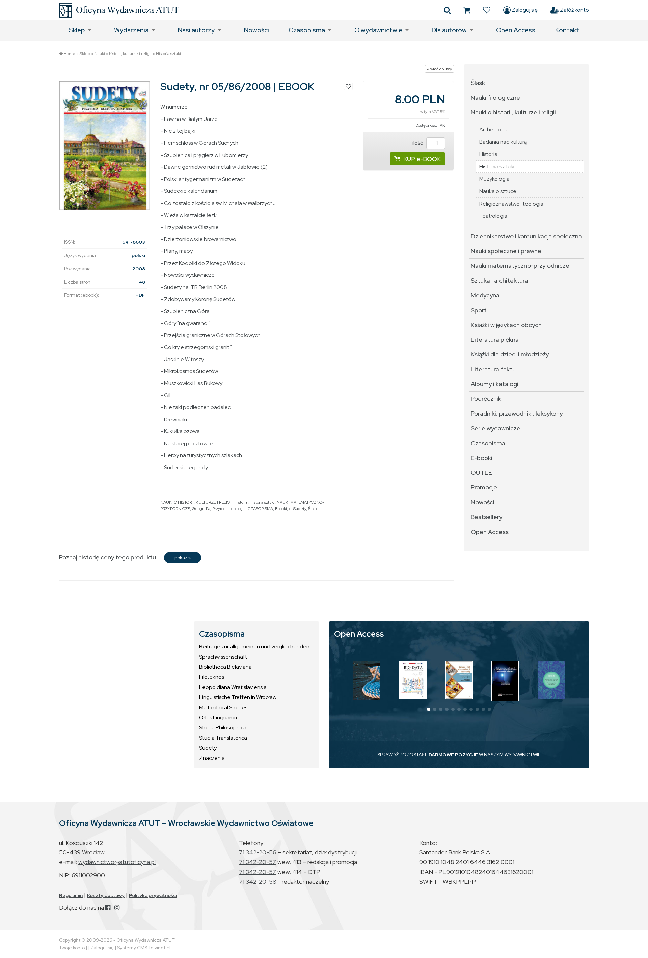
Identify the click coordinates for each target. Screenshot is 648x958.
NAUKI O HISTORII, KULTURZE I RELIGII (196, 502)
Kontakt (567, 30)
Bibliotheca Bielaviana (225, 666)
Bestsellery (486, 517)
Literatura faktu (493, 369)
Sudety (208, 747)
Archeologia (494, 129)
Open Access (515, 30)
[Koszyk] (466, 10)
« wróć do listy (439, 69)
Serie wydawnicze (495, 428)
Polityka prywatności (153, 895)
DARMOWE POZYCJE (453, 755)
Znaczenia (212, 758)
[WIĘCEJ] (366, 681)
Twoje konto (72, 947)
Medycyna (485, 295)
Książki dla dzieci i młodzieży (510, 354)
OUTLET (483, 472)
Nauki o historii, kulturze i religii (123, 53)
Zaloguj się (524, 10)
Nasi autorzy (196, 30)
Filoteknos (211, 677)
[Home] (119, 10)
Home (69, 53)
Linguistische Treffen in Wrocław (237, 697)
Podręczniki (487, 398)
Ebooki (281, 508)
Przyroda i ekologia (229, 508)
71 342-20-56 (257, 852)
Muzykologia (494, 178)
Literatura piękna (495, 339)
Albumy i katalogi (494, 384)
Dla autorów (449, 30)
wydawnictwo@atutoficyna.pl (117, 862)
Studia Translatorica (223, 737)
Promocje (484, 487)
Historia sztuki (168, 53)
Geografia (201, 508)
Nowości (256, 30)
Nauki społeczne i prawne (506, 251)
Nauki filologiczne (495, 97)
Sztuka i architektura (499, 280)
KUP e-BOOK (422, 159)
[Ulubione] (486, 10)
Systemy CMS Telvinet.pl (143, 947)
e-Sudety (297, 508)
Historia (241, 502)
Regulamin (71, 895)
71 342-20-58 (257, 881)
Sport (479, 310)
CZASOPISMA (260, 508)
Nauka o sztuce (497, 191)
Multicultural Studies (223, 707)
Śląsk (312, 508)
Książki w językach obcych (506, 325)
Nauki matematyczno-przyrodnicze (520, 265)
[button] (428, 709)
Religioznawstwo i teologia (511, 203)
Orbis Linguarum (219, 717)
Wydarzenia (131, 30)
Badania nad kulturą (503, 141)
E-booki (481, 458)
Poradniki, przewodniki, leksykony (517, 413)
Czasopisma (307, 30)
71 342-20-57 (257, 862)
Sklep (77, 30)
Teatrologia (493, 215)
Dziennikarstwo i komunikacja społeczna (526, 236)
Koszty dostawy (106, 895)
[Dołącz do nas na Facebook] (107, 907)
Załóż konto (574, 10)
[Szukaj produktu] (447, 10)
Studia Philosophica (222, 727)
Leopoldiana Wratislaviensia (233, 687)
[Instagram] (116, 907)
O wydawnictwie (378, 30)
